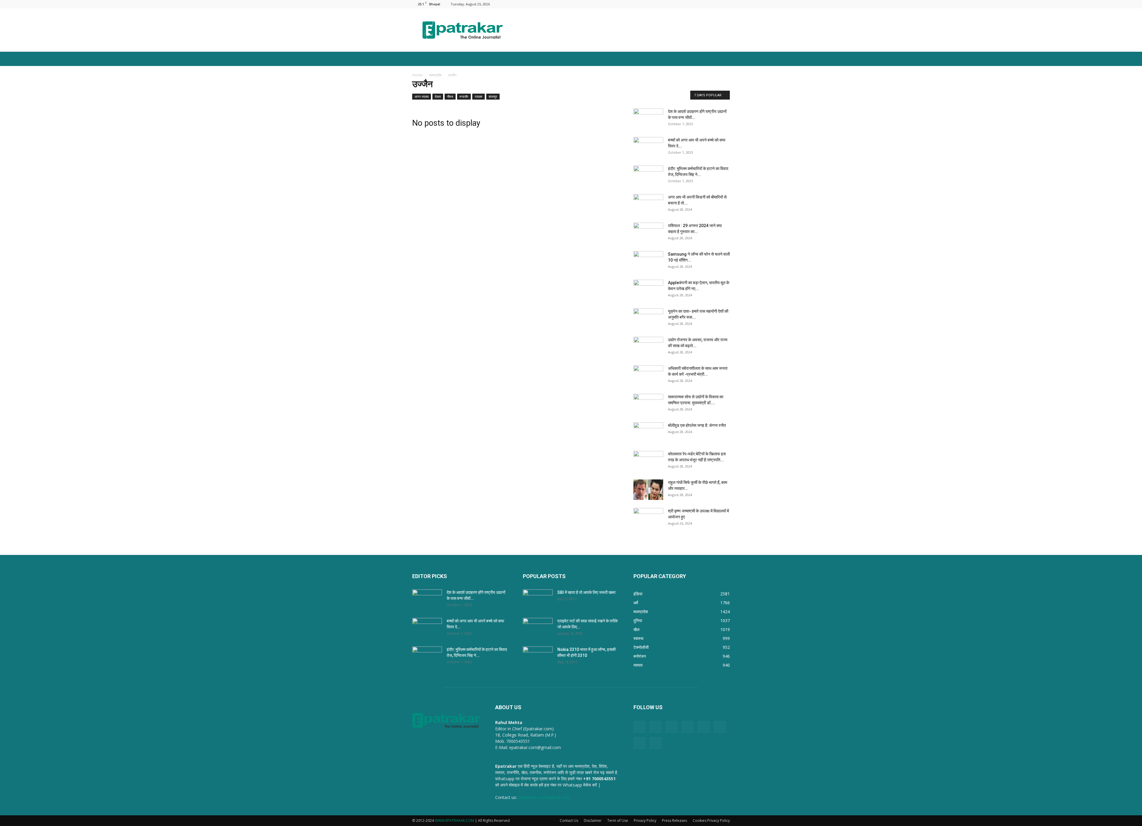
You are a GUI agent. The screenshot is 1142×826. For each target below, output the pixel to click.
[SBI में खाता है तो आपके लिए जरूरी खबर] (538, 599)
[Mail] (676, 4)
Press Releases (674, 820)
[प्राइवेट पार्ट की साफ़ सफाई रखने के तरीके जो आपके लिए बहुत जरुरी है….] (538, 628)
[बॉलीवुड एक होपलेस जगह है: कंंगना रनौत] (648, 432)
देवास (438, 96)
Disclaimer (593, 820)
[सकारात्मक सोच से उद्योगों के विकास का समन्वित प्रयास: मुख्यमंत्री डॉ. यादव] (648, 404)
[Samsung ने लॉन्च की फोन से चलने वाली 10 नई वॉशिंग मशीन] (648, 261)
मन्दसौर (463, 96)
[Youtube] (725, 4)
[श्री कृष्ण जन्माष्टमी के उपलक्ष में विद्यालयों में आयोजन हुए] (648, 518)
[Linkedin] (666, 4)
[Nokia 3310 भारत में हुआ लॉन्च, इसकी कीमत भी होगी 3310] (538, 656)
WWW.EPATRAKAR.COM (454, 820)
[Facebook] (656, 4)
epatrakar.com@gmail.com (544, 797)
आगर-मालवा (422, 96)
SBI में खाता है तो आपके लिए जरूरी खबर (586, 592)
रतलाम (478, 96)
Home (417, 75)
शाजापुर (493, 96)
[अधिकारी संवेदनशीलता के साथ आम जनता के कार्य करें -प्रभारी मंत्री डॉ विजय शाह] (648, 375)
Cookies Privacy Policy (711, 820)
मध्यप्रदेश (435, 75)
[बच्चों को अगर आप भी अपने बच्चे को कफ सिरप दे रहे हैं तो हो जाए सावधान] (648, 147)
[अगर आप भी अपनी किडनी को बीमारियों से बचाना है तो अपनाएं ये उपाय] (648, 204)
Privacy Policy (645, 820)
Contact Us (569, 820)
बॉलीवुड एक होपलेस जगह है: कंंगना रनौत (697, 425)
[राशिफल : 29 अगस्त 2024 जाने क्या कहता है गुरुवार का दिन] (648, 233)
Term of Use (617, 820)
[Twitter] (715, 4)
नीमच (450, 96)
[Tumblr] (705, 4)
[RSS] (695, 4)
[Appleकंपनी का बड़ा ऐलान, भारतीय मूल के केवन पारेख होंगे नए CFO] (648, 290)
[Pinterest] (686, 4)
